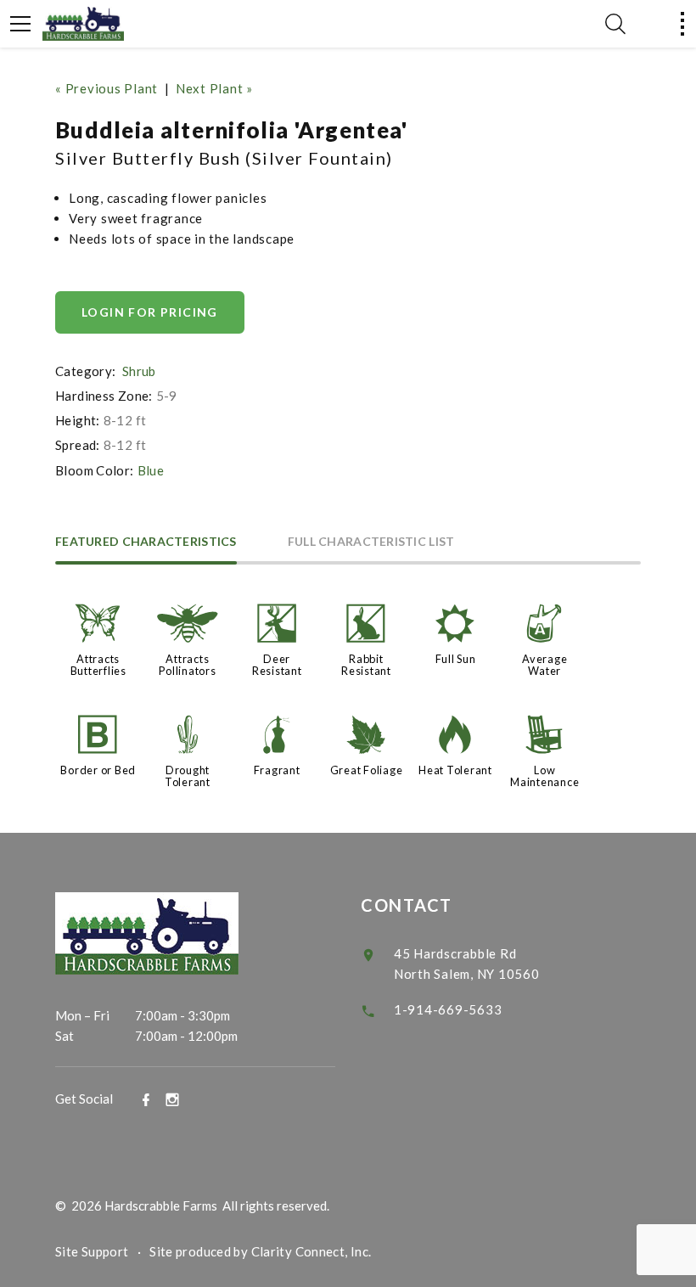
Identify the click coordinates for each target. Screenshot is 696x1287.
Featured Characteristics (146, 542)
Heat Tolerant (455, 770)
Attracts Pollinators (187, 664)
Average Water (544, 664)
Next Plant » (214, 88)
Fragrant (277, 770)
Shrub (139, 371)
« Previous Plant (106, 88)
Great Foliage (366, 770)
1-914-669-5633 (448, 1009)
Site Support (92, 1251)
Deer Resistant (277, 664)
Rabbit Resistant (366, 664)
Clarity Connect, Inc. (311, 1251)
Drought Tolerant (187, 776)
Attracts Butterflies (98, 664)
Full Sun (455, 659)
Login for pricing (149, 312)
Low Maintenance (544, 776)
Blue (151, 470)
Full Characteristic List (371, 542)
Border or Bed (98, 770)
